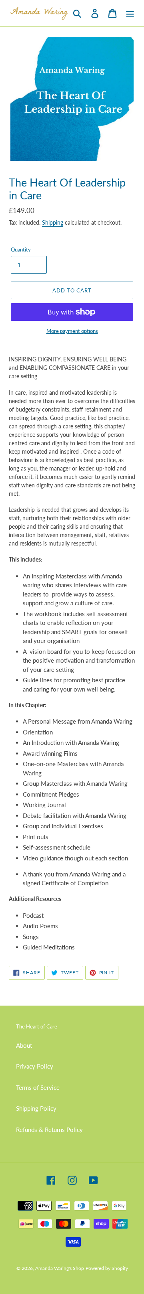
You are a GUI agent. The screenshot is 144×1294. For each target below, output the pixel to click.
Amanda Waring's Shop (59, 1268)
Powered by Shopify (107, 1268)
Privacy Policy (34, 1066)
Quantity (21, 249)
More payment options (72, 331)
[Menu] (130, 13)
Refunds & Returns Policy (49, 1129)
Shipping (52, 222)
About (24, 1045)
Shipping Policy (36, 1108)
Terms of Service (38, 1087)
